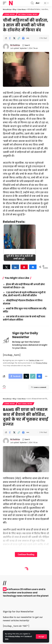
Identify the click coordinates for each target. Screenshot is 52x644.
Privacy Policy (14, 636)
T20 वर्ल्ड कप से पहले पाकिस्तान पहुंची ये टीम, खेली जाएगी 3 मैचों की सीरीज (24, 294)
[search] (32, 3)
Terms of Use (34, 360)
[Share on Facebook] (10, 38)
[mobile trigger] (5, 3)
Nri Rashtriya (15, 45)
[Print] (23, 38)
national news (25, 404)
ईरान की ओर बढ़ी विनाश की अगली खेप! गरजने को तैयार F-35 (24, 286)
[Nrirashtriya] (11, 3)
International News (28, 14)
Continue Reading (26, 554)
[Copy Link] (19, 38)
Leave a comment (40, 387)
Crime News (9, 14)
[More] (28, 38)
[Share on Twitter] (14, 38)
